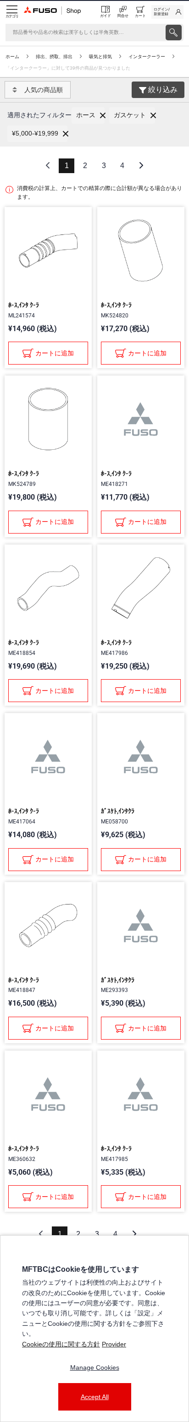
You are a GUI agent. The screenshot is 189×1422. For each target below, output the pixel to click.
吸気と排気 (100, 56)
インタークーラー (146, 56)
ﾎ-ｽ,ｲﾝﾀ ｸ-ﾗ (23, 305)
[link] (167, 12)
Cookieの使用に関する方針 (61, 1344)
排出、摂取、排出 (54, 56)
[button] (88, 115)
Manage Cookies (94, 1367)
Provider (114, 1344)
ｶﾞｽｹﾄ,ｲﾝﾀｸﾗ (117, 811)
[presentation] (174, 32)
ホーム (12, 56)
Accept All (95, 1396)
